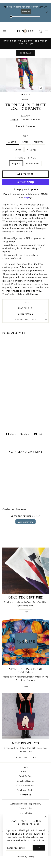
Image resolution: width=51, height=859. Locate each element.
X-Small (12, 141)
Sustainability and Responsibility (25, 803)
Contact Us (25, 794)
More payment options (25, 189)
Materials (25, 308)
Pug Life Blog (25, 776)
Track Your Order (25, 790)
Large (18, 149)
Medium (38, 141)
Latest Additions (25, 757)
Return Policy (25, 813)
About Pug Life (25, 319)
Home (25, 99)
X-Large (31, 149)
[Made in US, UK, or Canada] (25, 642)
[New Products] (25, 716)
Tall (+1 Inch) (32, 163)
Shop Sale (25, 53)
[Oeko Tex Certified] (25, 571)
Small (25, 141)
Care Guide (25, 314)
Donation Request (25, 780)
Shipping (14, 119)
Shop (25, 612)
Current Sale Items (25, 785)
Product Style (25, 158)
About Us (25, 771)
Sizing (25, 302)
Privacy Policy (25, 808)
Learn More (26, 11)
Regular (16, 163)
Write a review (25, 521)
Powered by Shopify (25, 856)
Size (25, 136)
